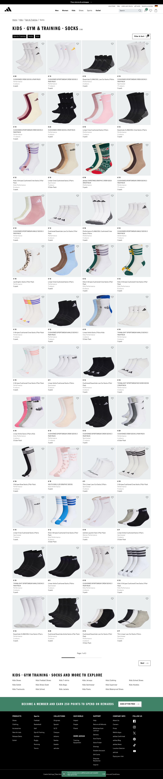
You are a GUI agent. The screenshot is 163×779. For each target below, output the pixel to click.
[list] (72, 36)
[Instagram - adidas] (142, 727)
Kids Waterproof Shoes (114, 689)
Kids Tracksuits (18, 689)
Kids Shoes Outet (42, 685)
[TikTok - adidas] (142, 745)
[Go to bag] (156, 10)
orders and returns (127, 6)
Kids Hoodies (134, 685)
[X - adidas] (142, 733)
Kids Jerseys (87, 680)
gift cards (137, 6)
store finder (111, 6)
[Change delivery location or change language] (156, 6)
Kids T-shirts (64, 680)
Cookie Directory (77, 774)
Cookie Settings (48, 774)
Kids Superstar (111, 685)
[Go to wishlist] (150, 10)
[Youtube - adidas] (142, 751)
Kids (73, 11)
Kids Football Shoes (43, 680)
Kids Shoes (16, 680)
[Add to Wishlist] (43, 44)
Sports (89, 11)
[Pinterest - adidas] (142, 739)
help (118, 6)
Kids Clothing (111, 680)
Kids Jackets (64, 689)
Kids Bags (63, 685)
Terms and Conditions (112, 774)
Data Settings (59, 774)
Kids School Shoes (136, 680)
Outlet (98, 11)
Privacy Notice (89, 774)
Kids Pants (86, 689)
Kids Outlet (16, 685)
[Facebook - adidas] (142, 721)
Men (57, 11)
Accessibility (99, 774)
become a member (147, 6)
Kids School (40, 689)
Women (65, 11)
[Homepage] (8, 9)
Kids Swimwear (88, 685)
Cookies (68, 774)
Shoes (81, 11)
